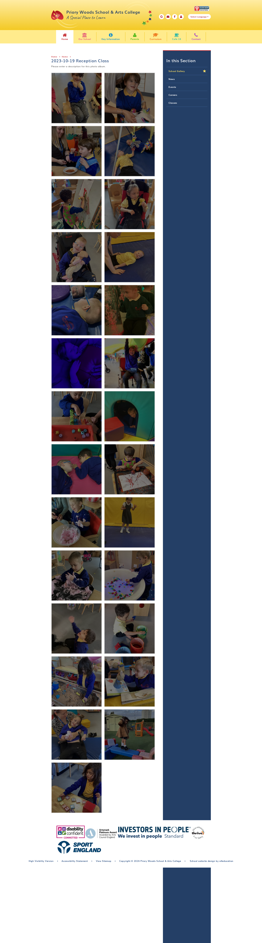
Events (172, 87)
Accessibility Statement (75, 861)
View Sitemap (103, 861)
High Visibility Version (41, 861)
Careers (173, 94)
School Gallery (177, 71)
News (172, 79)
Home (54, 56)
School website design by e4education (211, 861)
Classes (173, 102)
